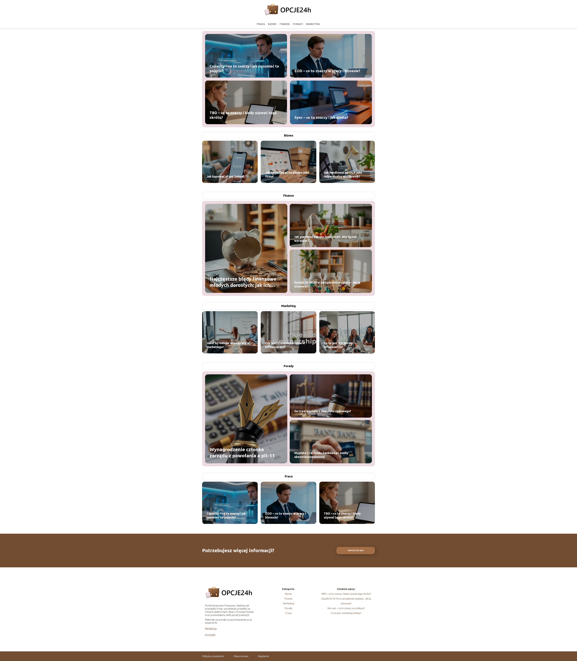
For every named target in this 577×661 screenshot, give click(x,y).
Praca (261, 24)
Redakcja (211, 628)
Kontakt (210, 635)
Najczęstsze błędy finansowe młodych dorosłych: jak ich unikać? (243, 282)
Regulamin (263, 656)
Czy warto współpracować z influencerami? (285, 345)
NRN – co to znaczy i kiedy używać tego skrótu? (346, 593)
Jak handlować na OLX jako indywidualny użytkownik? (343, 174)
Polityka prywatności (213, 656)
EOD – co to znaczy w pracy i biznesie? (327, 71)
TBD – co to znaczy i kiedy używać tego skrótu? (243, 115)
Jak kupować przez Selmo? (225, 176)
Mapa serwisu (241, 656)
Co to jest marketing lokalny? (346, 613)
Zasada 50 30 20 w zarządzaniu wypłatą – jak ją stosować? (327, 284)
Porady (298, 24)
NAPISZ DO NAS (356, 550)
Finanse (285, 24)
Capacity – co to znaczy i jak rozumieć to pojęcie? (244, 68)
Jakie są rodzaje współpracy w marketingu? (228, 345)
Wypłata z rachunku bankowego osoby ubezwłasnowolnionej (321, 455)
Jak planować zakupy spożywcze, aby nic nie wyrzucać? (325, 238)
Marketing (313, 24)
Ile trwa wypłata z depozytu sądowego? (322, 411)
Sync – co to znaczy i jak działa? (321, 117)
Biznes (272, 24)
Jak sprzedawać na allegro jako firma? (287, 174)
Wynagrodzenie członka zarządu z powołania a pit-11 (242, 452)
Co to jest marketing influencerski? (338, 345)
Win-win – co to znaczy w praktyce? (346, 608)
